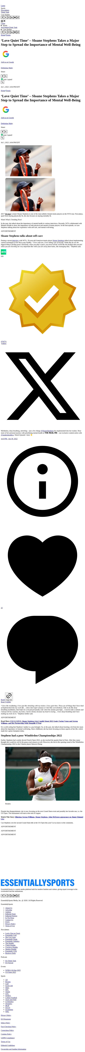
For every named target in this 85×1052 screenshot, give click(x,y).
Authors (8, 912)
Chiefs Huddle (10, 945)
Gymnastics (9, 1002)
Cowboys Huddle (11, 947)
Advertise (8, 910)
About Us (8, 908)
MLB (7, 1006)
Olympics (8, 1004)
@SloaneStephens (47, 431)
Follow (3, 343)
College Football (11, 998)
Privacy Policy (10, 924)
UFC (7, 994)
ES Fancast (9, 963)
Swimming (9, 1010)
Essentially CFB (11, 951)
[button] (6, 218)
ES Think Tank (10, 961)
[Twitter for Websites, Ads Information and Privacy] (42, 522)
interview (15, 240)
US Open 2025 (10, 972)
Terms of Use (10, 926)
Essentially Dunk (11, 939)
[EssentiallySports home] (37, 885)
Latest (3, 6)
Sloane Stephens (58, 240)
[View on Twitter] (42, 427)
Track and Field (10, 1000)
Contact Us (9, 920)
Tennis (8, 35)
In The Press (9, 918)
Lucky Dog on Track (12, 933)
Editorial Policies (11, 916)
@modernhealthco (7, 435)
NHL (7, 1012)
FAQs (7, 922)
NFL (7, 990)
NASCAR (9, 986)
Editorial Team (10, 914)
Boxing (8, 982)
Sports (5, 25)
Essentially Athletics (12, 941)
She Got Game (10, 937)
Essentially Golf (10, 935)
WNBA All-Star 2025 (13, 970)
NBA (7, 988)
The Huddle (9, 943)
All (6, 980)
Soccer (7, 1008)
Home (3, 35)
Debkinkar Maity (7, 68)
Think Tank (5, 12)
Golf (7, 984)
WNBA (8, 996)
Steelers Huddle (10, 949)
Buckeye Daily (10, 953)
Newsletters (5, 10)
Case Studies (7, 29)
